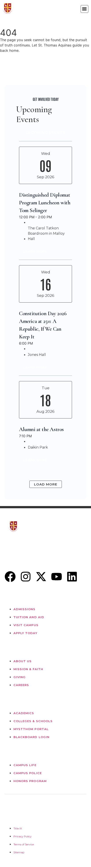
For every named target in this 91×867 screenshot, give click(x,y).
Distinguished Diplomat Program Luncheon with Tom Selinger (44, 203)
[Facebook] (10, 576)
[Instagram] (25, 576)
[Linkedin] (72, 576)
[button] (84, 9)
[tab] (45, 133)
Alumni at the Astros (41, 429)
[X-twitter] (41, 576)
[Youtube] (56, 576)
